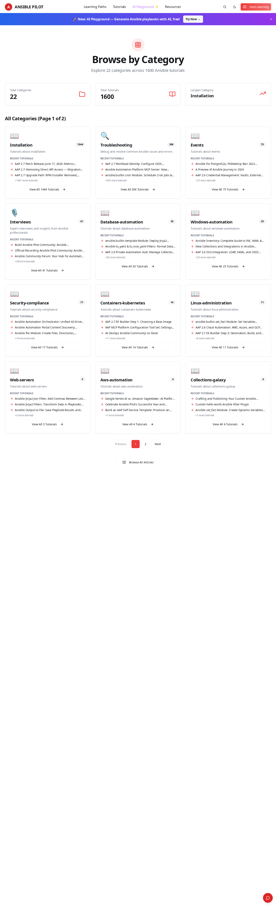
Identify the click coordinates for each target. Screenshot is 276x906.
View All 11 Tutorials (225, 347)
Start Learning (259, 7)
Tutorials (119, 6)
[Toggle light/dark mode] (234, 7)
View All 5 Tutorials (44, 424)
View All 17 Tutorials (44, 347)
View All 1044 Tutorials (44, 189)
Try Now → (193, 19)
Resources (173, 6)
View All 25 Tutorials (225, 266)
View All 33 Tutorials (135, 266)
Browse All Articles (141, 462)
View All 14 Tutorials (135, 347)
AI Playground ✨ (146, 6)
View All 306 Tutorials (135, 189)
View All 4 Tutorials (134, 424)
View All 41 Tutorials (44, 270)
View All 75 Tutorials (225, 189)
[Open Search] (268, 898)
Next (158, 444)
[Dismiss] (271, 19)
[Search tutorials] (224, 7)
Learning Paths (95, 6)
